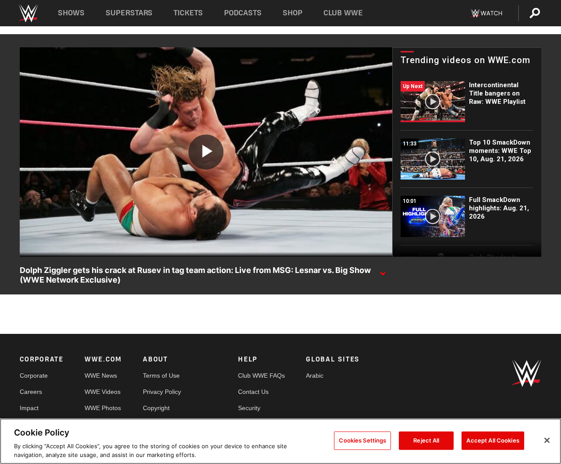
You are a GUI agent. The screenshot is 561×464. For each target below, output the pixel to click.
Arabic (314, 375)
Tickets (188, 13)
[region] (280, 441)
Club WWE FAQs (261, 375)
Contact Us (253, 391)
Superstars (129, 13)
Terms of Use (161, 375)
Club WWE (343, 13)
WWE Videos (103, 391)
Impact (29, 407)
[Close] (547, 440)
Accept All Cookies (492, 440)
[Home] (28, 13)
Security (249, 407)
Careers (31, 391)
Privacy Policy (162, 391)
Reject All (426, 440)
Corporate (34, 375)
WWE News (101, 375)
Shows (71, 13)
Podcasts (243, 13)
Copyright (156, 407)
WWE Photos (103, 407)
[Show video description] (382, 270)
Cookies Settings (362, 440)
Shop (292, 13)
